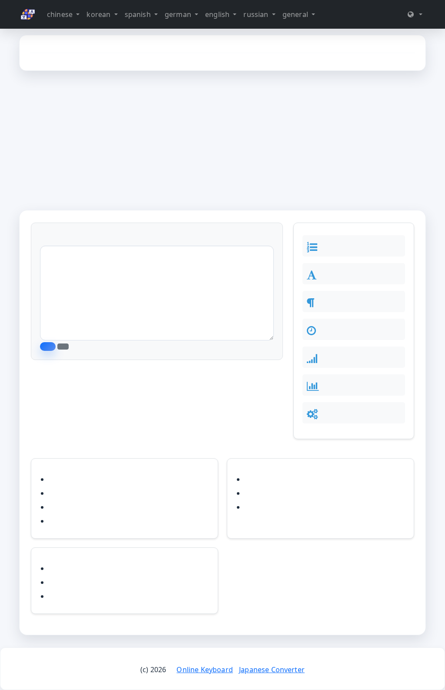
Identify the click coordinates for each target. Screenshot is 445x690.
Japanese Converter (272, 669)
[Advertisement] (222, 140)
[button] (415, 14)
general (296, 14)
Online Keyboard (204, 669)
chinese (60, 14)
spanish (139, 14)
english (218, 14)
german (179, 14)
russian (256, 14)
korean (99, 14)
